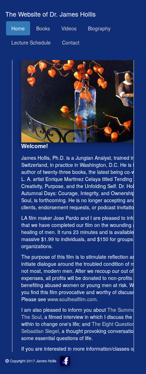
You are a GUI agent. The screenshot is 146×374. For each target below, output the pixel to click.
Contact (70, 42)
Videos (69, 28)
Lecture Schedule (31, 42)
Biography (99, 28)
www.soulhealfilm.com (72, 299)
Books (43, 28)
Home (18, 28)
